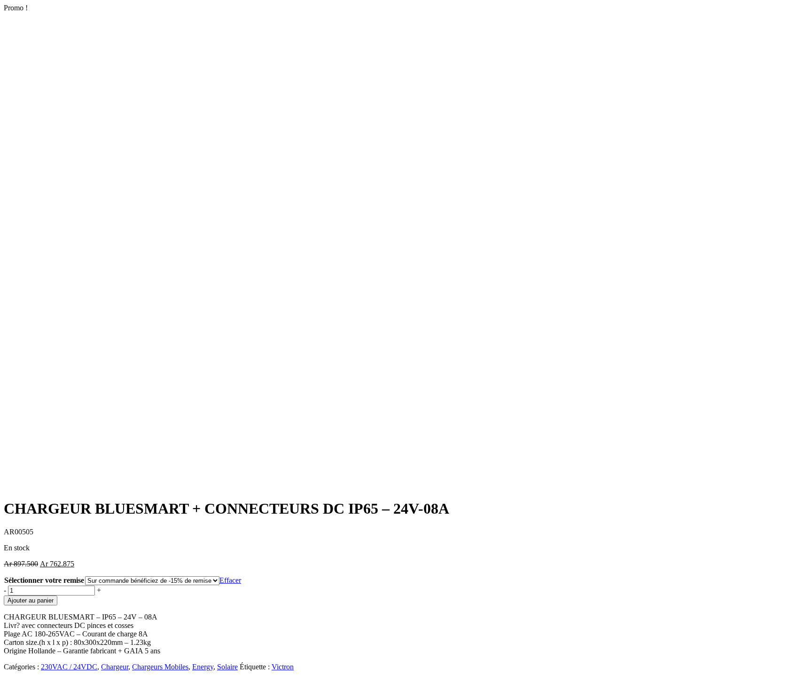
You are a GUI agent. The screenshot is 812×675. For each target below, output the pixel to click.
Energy (202, 667)
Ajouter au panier (31, 600)
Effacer (230, 580)
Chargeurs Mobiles (160, 667)
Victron (283, 667)
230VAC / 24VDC (69, 667)
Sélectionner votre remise (44, 580)
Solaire (227, 667)
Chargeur (114, 667)
